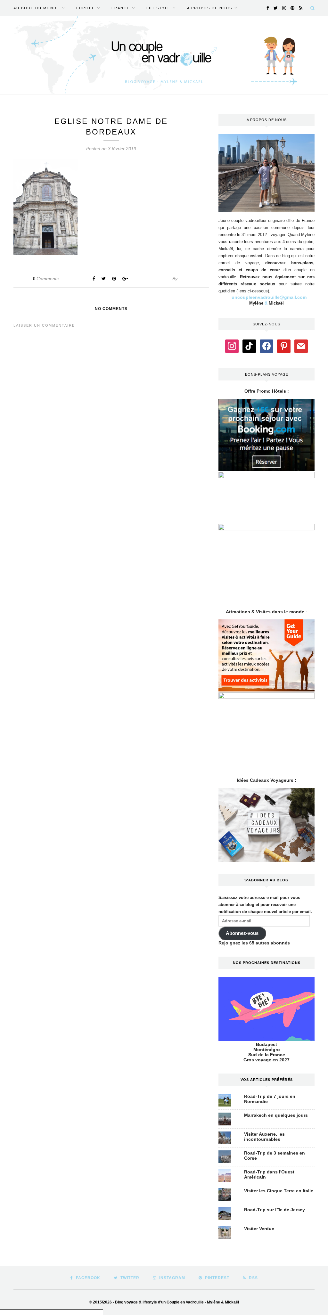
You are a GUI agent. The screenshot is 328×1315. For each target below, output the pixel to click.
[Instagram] (232, 345)
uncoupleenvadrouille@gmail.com (269, 297)
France (120, 8)
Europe (85, 8)
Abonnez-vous (242, 933)
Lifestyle (158, 8)
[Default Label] (249, 345)
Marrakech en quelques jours (276, 1115)
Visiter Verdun (259, 1228)
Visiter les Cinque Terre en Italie (278, 1190)
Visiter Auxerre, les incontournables (264, 1136)
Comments (46, 278)
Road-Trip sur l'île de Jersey (274, 1209)
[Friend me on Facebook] (266, 345)
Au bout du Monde (36, 8)
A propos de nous (209, 8)
